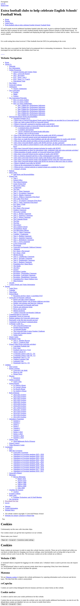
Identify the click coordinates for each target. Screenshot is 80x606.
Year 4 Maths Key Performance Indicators (31, 111)
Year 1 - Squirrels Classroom (22, 238)
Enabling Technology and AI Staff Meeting (27, 497)
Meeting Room (18, 255)
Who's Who (13, 172)
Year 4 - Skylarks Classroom (22, 258)
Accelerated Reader (19, 329)
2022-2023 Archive (19, 398)
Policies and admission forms (22, 307)
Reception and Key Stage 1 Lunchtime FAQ (28, 296)
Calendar (12, 290)
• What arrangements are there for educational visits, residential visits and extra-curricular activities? (45, 150)
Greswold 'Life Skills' (20, 370)
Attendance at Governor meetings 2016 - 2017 (28, 471)
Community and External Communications (23, 322)
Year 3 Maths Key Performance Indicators (31, 109)
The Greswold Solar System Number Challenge (29, 331)
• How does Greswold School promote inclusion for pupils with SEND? (37, 148)
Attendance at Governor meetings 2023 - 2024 (28, 458)
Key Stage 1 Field (19, 253)
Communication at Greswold (18, 314)
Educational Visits (19, 81)
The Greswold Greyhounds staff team (25, 305)
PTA (10, 449)
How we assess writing (21, 102)
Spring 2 (16, 424)
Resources (16, 378)
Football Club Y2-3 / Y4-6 (22, 350)
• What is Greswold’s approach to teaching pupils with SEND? (34, 124)
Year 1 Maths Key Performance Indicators (31, 105)
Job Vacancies (13, 499)
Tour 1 (15, 178)
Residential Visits (15, 339)
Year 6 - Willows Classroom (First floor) (26, 197)
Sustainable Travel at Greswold (19, 316)
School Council (14, 443)
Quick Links (17, 381)
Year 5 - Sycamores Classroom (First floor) (27, 200)
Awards (11, 283)
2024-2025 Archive (19, 395)
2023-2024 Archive (19, 396)
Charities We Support (16, 490)
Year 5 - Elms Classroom (21, 191)
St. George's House (19, 387)
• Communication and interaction (28, 128)
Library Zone (13, 439)
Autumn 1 (16, 430)
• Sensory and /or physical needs (28, 133)
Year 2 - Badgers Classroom (22, 262)
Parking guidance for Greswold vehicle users (24, 318)
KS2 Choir (17, 348)
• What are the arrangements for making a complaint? (30, 165)
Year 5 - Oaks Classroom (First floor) (25, 202)
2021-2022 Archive (19, 400)
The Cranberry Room (20, 227)
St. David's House (19, 389)
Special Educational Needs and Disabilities (23, 116)
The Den (16, 221)
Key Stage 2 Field (19, 204)
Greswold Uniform (15, 85)
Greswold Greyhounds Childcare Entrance (27, 247)
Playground (17, 245)
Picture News (17, 374)
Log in (3, 3)
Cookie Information (11, 508)
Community (9, 447)
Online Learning (14, 380)
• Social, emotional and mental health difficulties (33, 131)
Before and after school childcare (24, 299)
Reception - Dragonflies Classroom (24, 273)
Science (15, 96)
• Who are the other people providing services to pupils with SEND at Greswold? (40, 141)
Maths (15, 94)
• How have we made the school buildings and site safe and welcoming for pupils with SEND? (44, 139)
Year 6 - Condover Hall (21, 342)
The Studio (17, 266)
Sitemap (7, 506)
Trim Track (17, 206)
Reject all (4, 540)
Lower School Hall (19, 243)
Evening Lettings (14, 493)
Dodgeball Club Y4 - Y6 (21, 363)
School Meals (13, 294)
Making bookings (19, 311)
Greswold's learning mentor (22, 333)
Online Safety (17, 335)
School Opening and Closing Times (25, 72)
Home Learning (14, 368)
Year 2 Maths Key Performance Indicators (31, 107)
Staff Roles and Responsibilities (23, 174)
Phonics (11, 376)
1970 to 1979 (22, 480)
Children (8, 365)
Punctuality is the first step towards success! (23, 320)
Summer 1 (16, 423)
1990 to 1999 (22, 484)
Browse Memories (19, 477)
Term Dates (13, 292)
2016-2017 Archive (19, 409)
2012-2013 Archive (19, 417)
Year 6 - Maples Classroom (22, 195)
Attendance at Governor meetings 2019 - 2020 (28, 465)
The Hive (16, 268)
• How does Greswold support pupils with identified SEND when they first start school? (42, 159)
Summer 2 (16, 421)
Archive (16, 492)
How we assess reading (21, 100)
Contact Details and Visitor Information (22, 284)
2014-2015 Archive (19, 413)
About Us (8, 64)
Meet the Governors (15, 451)
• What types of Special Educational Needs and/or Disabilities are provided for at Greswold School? (46, 120)
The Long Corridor (19, 212)
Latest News (9, 23)
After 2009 (21, 488)
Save (19, 604)
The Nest (16, 189)
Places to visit (17, 372)
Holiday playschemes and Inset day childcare (28, 303)
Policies (11, 171)
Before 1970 (22, 479)
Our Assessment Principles (18, 98)
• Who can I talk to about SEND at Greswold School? (31, 122)
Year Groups (13, 367)
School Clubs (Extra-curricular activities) (22, 344)
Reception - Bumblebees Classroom (25, 277)
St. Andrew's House (19, 391)
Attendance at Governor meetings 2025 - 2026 (28, 454)
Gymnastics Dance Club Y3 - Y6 (24, 353)
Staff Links (12, 495)
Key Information (14, 68)
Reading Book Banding (21, 327)
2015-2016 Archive (19, 411)
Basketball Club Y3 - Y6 (21, 357)
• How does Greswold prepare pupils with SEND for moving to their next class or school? (43, 161)
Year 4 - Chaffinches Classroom (23, 256)
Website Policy (10, 510)
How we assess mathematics (22, 103)
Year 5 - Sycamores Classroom (23, 193)
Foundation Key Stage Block (22, 264)
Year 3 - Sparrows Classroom (23, 215)
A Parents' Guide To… (16, 324)
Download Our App (11, 501)
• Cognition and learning (26, 130)
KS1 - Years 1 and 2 (20, 77)
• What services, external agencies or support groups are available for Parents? (38, 167)
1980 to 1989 (22, 482)
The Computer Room (20, 219)
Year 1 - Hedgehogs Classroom (23, 240)
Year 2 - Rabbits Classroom (22, 236)
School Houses (14, 383)
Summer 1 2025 (18, 436)
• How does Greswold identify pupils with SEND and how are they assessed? (38, 143)
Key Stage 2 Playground (21, 208)
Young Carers (13, 337)
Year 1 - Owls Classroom (21, 242)
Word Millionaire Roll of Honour (24, 441)
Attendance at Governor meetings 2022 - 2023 (28, 460)
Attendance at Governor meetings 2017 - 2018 (28, 469)
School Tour (13, 176)
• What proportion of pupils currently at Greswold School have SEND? (36, 152)
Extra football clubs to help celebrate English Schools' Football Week (27, 25)
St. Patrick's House (19, 385)
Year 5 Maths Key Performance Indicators (31, 113)
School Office (17, 180)
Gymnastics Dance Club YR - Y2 (24, 355)
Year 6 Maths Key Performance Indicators (31, 115)
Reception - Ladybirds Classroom (24, 275)
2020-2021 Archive (19, 402)
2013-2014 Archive (19, 415)
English (15, 92)
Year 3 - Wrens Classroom (22, 217)
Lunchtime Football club (21, 346)
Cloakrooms (17, 187)
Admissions (13, 87)
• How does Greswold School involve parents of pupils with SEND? (36, 154)
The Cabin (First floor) (20, 199)
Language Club (18, 361)
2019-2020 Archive (19, 404)
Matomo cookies (11, 577)
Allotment (16, 249)
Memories (12, 475)
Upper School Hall (19, 184)
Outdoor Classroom (19, 210)
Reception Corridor (19, 271)
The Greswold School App (22, 325)
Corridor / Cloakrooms (20, 234)
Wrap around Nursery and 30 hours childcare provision (31, 301)
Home (7, 19)
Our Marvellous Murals (21, 230)
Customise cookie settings (26, 540)
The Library (17, 225)
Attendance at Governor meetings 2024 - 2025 (28, 456)
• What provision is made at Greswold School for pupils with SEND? (36, 126)
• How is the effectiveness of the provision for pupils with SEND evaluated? (38, 135)
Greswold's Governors (20, 452)
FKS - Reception (18, 75)
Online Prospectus (15, 70)
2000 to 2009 (22, 486)
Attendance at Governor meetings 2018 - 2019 (28, 467)
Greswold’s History (15, 473)
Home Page (5, 5)
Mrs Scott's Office (19, 186)
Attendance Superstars (16, 419)
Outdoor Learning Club (21, 359)
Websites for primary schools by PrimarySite (19, 515)
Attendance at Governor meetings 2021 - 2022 (28, 462)
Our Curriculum (14, 90)
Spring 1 (16, 426)
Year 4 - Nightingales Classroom (24, 260)
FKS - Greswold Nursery (21, 74)
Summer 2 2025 (18, 437)
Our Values (13, 83)
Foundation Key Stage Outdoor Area (25, 279)
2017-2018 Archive (19, 408)
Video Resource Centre (16, 445)
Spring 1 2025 (18, 432)
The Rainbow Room (20, 228)
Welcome (12, 66)
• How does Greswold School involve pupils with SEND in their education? (38, 158)
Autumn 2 (16, 428)
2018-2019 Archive (19, 406)
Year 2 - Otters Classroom (21, 232)
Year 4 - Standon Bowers (21, 340)
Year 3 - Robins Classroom (22, 214)
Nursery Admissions (20, 88)
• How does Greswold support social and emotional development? (35, 137)
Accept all (12, 540)
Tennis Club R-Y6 (19, 352)
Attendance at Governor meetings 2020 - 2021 (28, 464)
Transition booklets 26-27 (21, 118)
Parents (7, 21)
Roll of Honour (14, 393)
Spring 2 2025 (18, 434)
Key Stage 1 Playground (21, 251)
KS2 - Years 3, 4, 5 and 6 (21, 79)
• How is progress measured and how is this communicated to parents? (36, 156)
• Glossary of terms (19, 169)
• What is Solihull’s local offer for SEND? (27, 163)
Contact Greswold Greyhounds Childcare (27, 312)
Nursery (16, 269)
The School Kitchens (20, 182)
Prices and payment (19, 309)
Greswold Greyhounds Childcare (20, 297)
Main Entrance (18, 281)
